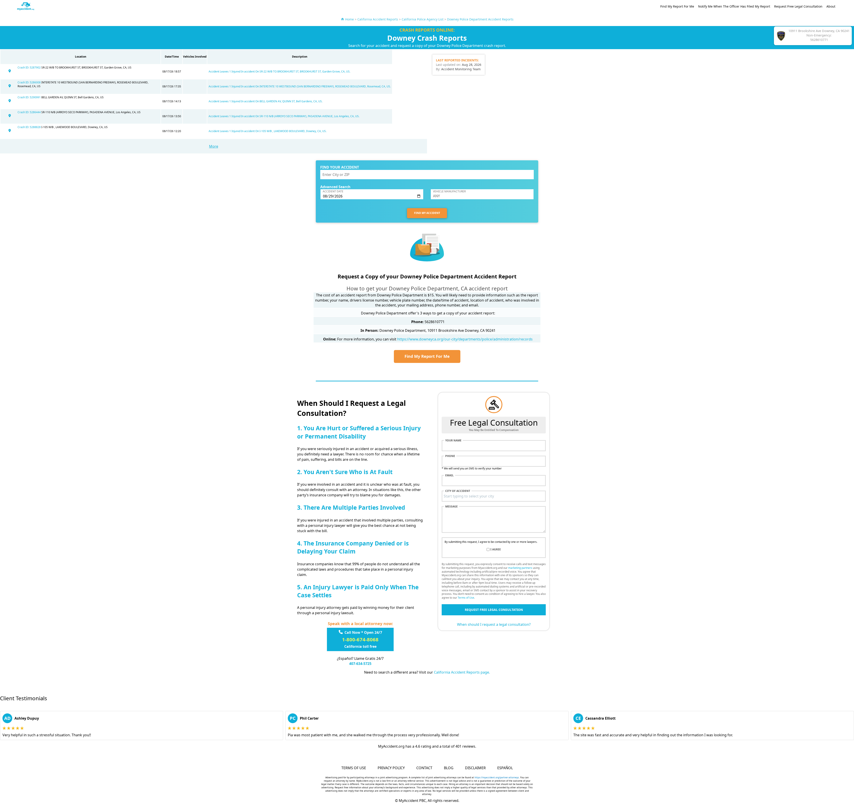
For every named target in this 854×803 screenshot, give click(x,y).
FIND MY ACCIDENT (427, 213)
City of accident (457, 491)
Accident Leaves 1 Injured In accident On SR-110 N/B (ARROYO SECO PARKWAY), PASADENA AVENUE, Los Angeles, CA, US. (284, 116)
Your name (453, 440)
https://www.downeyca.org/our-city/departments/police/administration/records (465, 339)
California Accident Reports (377, 19)
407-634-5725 (360, 663)
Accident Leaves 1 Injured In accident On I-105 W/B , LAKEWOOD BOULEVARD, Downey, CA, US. (267, 131)
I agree (495, 549)
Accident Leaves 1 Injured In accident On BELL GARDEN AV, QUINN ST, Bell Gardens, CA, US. (265, 101)
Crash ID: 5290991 (29, 97)
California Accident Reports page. (462, 672)
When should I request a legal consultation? (494, 624)
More (213, 146)
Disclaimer (475, 767)
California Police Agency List (422, 19)
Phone (450, 456)
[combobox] (494, 496)
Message (451, 506)
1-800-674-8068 (360, 639)
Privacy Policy (391, 767)
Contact (424, 767)
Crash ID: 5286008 (29, 82)
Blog (448, 767)
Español (505, 767)
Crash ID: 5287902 (29, 67)
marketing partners (520, 568)
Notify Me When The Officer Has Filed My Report (734, 6)
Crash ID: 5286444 (29, 112)
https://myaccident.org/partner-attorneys (497, 777)
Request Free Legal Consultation (798, 6)
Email (449, 475)
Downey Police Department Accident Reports (480, 19)
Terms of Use (466, 598)
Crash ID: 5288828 (29, 127)
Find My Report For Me (677, 6)
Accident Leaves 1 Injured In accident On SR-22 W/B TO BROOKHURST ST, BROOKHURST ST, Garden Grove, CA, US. (279, 71)
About (830, 6)
